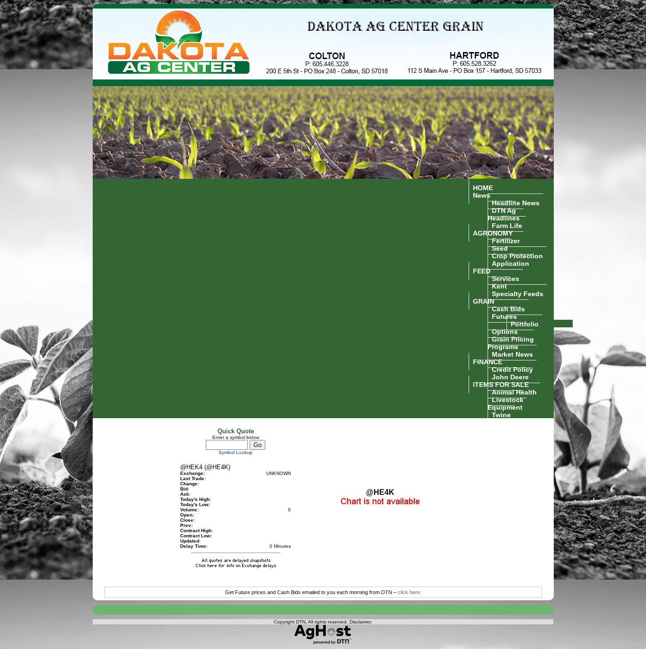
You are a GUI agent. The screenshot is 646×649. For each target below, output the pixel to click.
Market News (512, 354)
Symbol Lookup (235, 452)
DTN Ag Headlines (504, 213)
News (481, 195)
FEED (481, 270)
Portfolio (525, 323)
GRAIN (483, 301)
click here (409, 592)
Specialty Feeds (517, 293)
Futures (504, 316)
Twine (501, 414)
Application (510, 263)
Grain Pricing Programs (511, 342)
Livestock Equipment (506, 403)
